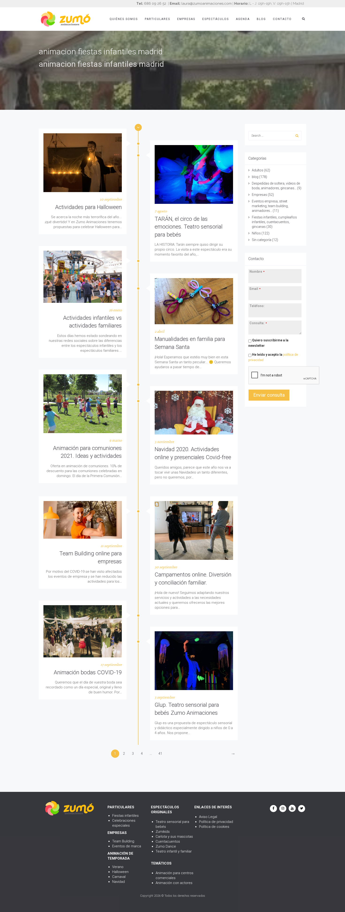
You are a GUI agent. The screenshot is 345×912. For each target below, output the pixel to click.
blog (255, 177)
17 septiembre (111, 665)
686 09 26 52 (155, 3)
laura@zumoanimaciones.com (206, 3)
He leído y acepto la (273, 357)
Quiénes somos (124, 19)
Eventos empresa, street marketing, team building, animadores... (270, 206)
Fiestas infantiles (125, 815)
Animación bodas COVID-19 (88, 672)
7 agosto (161, 211)
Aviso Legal (208, 817)
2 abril (159, 331)
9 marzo (115, 440)
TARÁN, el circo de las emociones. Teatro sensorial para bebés (188, 227)
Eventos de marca (126, 846)
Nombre (256, 271)
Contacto (282, 19)
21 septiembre (111, 546)
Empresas (186, 19)
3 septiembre (165, 697)
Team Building (123, 841)
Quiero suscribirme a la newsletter (268, 342)
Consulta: (258, 323)
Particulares (157, 19)
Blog (261, 19)
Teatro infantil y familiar (174, 851)
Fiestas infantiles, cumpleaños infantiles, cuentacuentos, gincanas (274, 222)
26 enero (115, 310)
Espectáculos (215, 19)
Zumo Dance (166, 846)
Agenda (243, 19)
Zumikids (163, 831)
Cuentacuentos (168, 841)
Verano (117, 867)
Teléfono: (256, 306)
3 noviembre (164, 442)
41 (160, 753)
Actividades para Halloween (88, 207)
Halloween (120, 872)
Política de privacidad (216, 822)
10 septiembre (111, 199)
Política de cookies (214, 827)
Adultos (257, 170)
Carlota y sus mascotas (174, 836)
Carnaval (119, 877)
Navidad (118, 882)
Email (255, 289)
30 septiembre (166, 567)
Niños (256, 233)
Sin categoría (261, 240)
